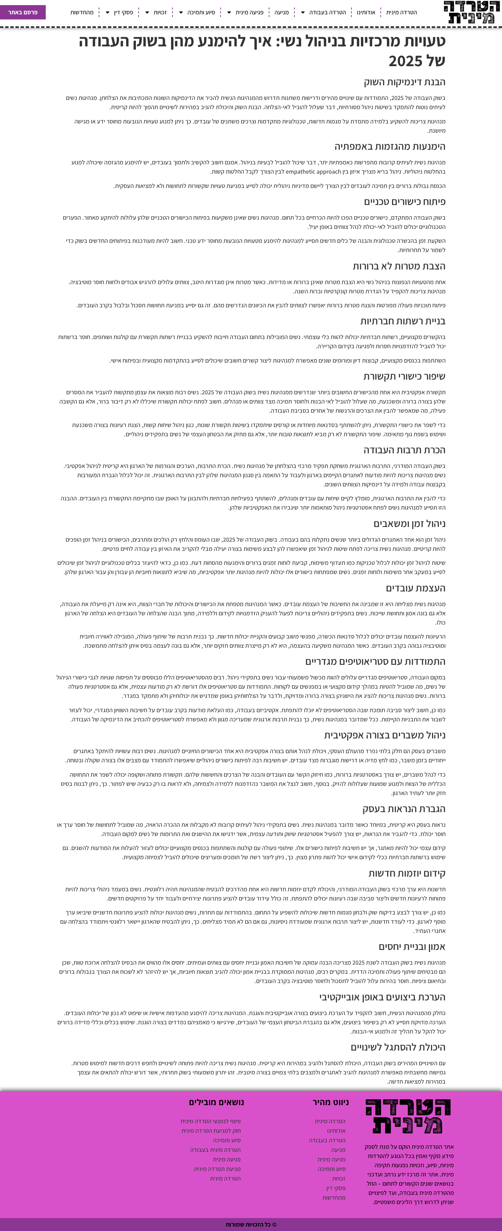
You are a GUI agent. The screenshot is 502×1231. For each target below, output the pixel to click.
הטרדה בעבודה (327, 12)
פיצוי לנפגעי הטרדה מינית (211, 1121)
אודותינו (366, 12)
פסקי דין (123, 12)
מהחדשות (82, 12)
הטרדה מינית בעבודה (215, 1150)
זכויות (160, 12)
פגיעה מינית (250, 12)
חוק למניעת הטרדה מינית (211, 1130)
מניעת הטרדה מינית (217, 1169)
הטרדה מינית (401, 12)
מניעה (282, 12)
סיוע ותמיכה (201, 12)
